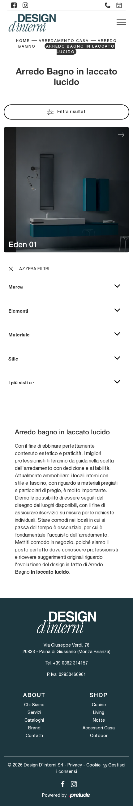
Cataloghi (34, 720)
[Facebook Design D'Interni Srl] (61, 782)
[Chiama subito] (107, 5)
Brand (34, 727)
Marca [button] (15, 286)
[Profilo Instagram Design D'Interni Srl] (25, 5)
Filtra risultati (71, 112)
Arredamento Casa (64, 41)
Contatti (34, 735)
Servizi (34, 712)
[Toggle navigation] (121, 22)
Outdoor (99, 735)
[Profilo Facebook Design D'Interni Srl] (14, 5)
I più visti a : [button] (21, 382)
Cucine (99, 704)
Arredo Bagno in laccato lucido (80, 49)
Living (98, 712)
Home (23, 41)
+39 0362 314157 (70, 662)
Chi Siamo (34, 704)
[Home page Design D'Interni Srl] (32, 22)
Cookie (93, 764)
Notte (99, 720)
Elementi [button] (18, 311)
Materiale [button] (19, 334)
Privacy (74, 764)
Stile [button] (13, 358)
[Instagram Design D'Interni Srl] (72, 782)
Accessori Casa (99, 727)
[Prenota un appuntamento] (119, 5)
